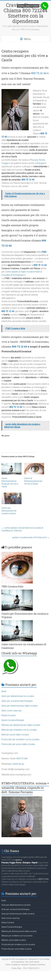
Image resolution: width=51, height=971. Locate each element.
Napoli (34, 862)
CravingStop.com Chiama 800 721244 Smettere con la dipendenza (25, 13)
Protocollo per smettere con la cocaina (20, 739)
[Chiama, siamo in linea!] (44, 6)
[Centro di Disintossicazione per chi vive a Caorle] (34, 468)
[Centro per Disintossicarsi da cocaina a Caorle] (11, 498)
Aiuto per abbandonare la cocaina (17, 696)
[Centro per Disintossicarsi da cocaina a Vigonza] (17, 591)
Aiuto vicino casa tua (11, 710)
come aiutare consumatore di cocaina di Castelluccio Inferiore (22, 529)
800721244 (21, 758)
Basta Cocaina (8, 715)
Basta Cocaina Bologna (12, 720)
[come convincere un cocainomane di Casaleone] (17, 621)
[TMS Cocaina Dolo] (17, 553)
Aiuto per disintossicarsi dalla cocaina (19, 705)
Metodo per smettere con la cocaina (19, 729)
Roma (42, 160)
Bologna (41, 163)
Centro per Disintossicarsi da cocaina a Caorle (8, 511)
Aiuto (3, 691)
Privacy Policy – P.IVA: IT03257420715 (25, 968)
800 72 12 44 (39, 73)
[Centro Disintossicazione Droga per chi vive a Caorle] (11, 468)
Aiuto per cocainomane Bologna (17, 701)
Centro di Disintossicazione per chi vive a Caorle (33, 481)
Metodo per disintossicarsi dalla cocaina (20, 725)
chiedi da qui (18, 764)
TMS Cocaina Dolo (12, 586)
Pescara (34, 160)
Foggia (4, 163)
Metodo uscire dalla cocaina (15, 734)
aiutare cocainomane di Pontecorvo (31, 537)
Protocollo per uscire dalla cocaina (18, 744)
